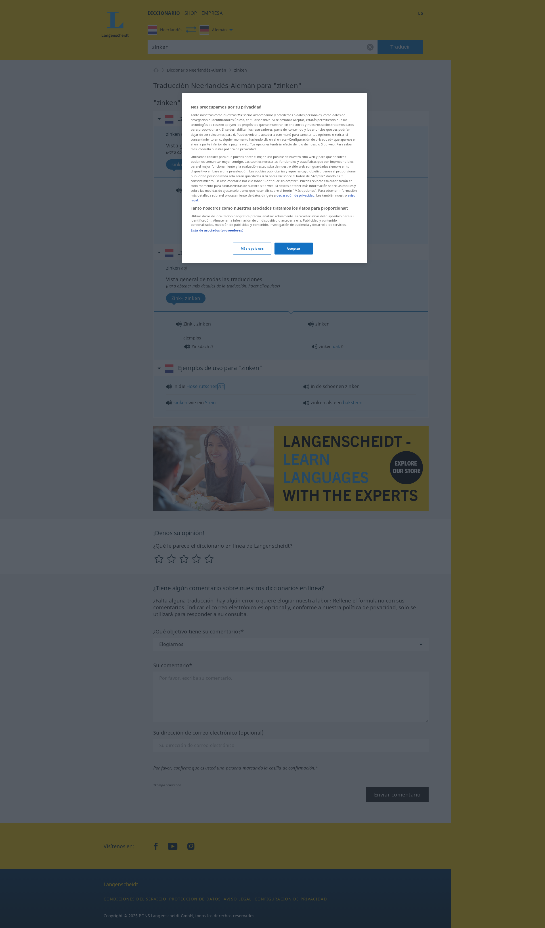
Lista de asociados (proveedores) (217, 230)
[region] (274, 178)
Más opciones (252, 248)
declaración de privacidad (295, 195)
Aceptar (294, 248)
